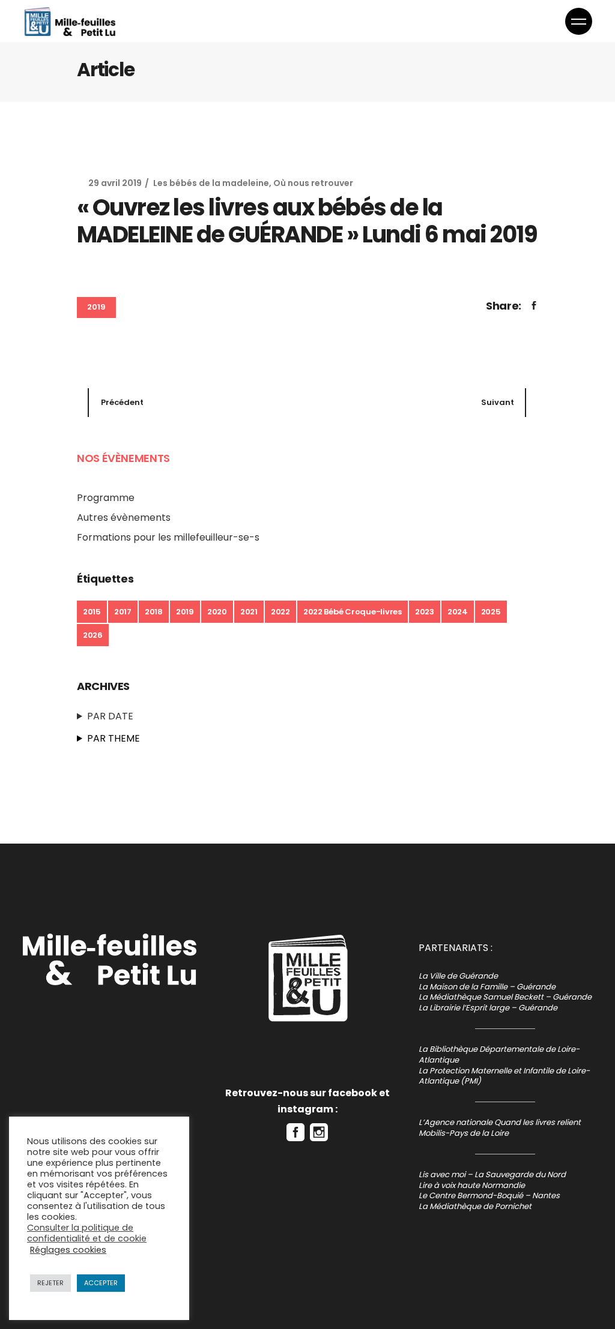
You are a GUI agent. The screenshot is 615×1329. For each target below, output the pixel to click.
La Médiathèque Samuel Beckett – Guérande (505, 997)
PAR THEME (113, 738)
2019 (96, 307)
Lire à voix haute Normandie (472, 1185)
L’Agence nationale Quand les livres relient (500, 1122)
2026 (93, 635)
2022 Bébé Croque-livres (352, 611)
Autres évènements (124, 517)
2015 (92, 611)
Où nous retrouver (313, 183)
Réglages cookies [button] (68, 1249)
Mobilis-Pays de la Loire (464, 1133)
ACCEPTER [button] (101, 1283)
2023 (424, 611)
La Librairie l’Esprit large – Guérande (488, 1007)
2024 (457, 611)
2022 (280, 611)
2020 (217, 611)
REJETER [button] (50, 1283)
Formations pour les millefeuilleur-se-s (168, 537)
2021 (249, 611)
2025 (491, 611)
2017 (123, 611)
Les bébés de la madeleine (211, 183)
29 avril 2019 (115, 183)
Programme (106, 498)
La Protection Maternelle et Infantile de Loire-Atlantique (504, 1076)
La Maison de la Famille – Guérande (487, 986)
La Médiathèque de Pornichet (475, 1206)
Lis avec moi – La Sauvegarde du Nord (492, 1174)
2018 (154, 611)
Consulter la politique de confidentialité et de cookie (87, 1233)
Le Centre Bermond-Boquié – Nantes (489, 1195)
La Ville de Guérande (458, 976)
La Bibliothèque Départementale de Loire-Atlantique (499, 1054)
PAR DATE (110, 716)
